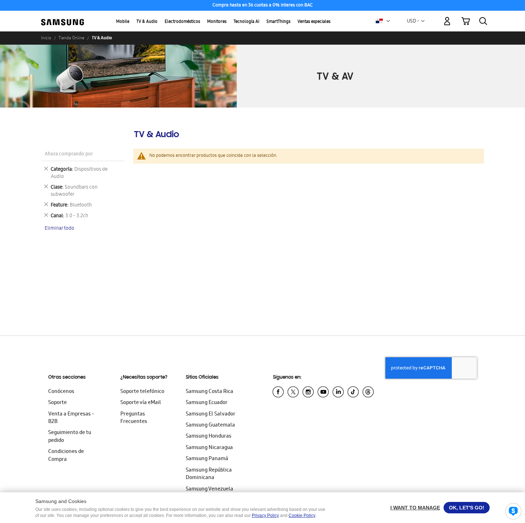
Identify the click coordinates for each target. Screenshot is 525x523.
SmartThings (278, 22)
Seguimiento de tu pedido (69, 437)
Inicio (46, 38)
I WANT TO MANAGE (415, 507)
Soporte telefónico (142, 392)
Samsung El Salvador (210, 414)
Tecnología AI (246, 22)
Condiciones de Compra (66, 456)
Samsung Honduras (208, 436)
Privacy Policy (265, 515)
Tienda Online (71, 38)
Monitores (216, 22)
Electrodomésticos (182, 22)
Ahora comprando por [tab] (69, 154)
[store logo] (62, 17)
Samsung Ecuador (207, 403)
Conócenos (61, 392)
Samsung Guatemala (210, 425)
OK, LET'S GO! (466, 507)
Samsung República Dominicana (209, 474)
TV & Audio (147, 22)
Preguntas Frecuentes (133, 418)
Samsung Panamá (207, 459)
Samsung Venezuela (209, 489)
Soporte (57, 403)
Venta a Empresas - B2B (71, 418)
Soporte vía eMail (140, 403)
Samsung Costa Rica (209, 392)
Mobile (122, 22)
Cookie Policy (302, 515)
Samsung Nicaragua (209, 448)
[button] (388, 21)
